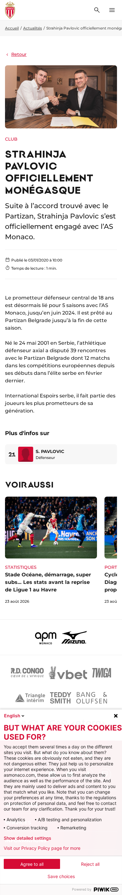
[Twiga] (101, 672)
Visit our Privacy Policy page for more (42, 848)
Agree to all (31, 864)
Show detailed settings (27, 838)
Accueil (12, 28)
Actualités (32, 28)
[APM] (46, 637)
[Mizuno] (74, 637)
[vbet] (68, 672)
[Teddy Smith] (60, 697)
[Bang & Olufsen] (91, 697)
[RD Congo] (27, 672)
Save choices (61, 876)
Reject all (90, 864)
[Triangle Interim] (30, 697)
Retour (19, 54)
